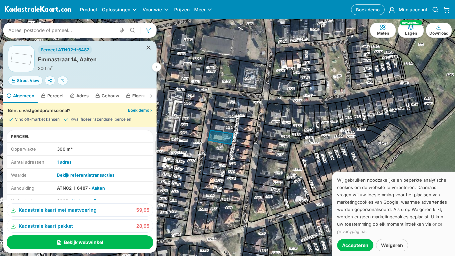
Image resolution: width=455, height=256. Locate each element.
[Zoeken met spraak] (122, 30)
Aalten (98, 188)
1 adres (64, 162)
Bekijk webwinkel (83, 242)
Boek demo (368, 9)
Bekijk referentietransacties (86, 175)
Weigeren (392, 245)
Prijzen (182, 9)
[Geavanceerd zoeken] (133, 30)
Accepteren (355, 245)
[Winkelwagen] (446, 10)
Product (88, 9)
